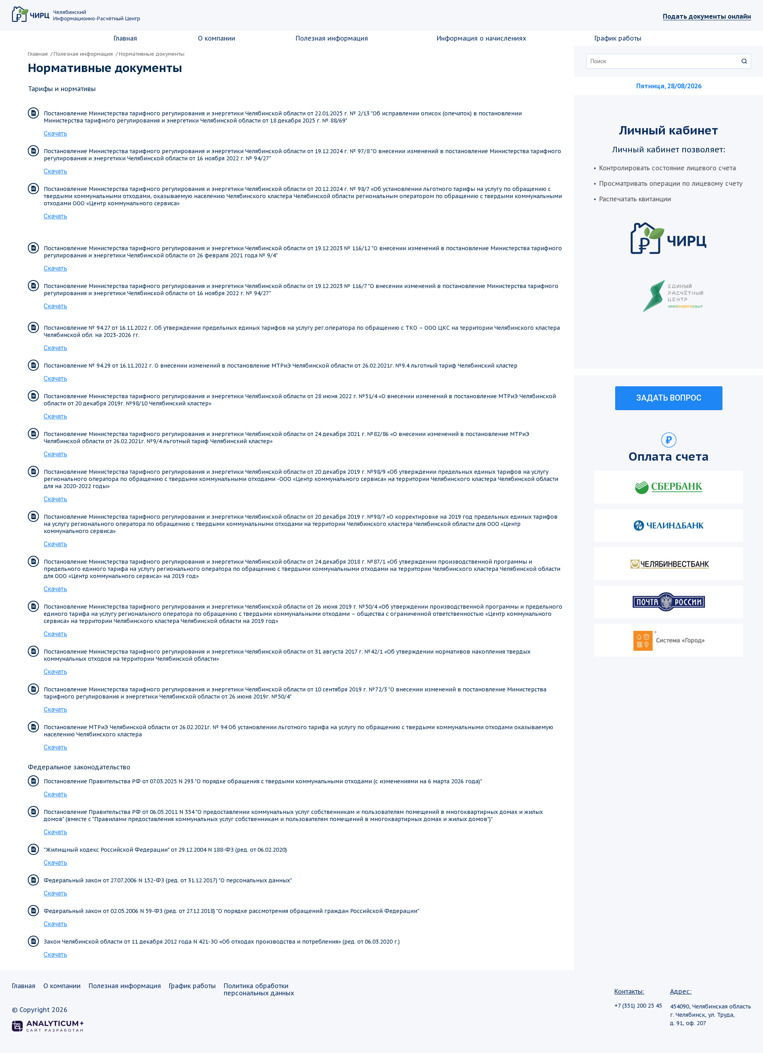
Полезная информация (332, 38)
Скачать (55, 133)
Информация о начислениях (481, 38)
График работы (618, 38)
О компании (216, 38)
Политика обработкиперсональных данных (259, 989)
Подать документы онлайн (707, 16)
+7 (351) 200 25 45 (638, 1005)
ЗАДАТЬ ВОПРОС (668, 398)
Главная (125, 38)
